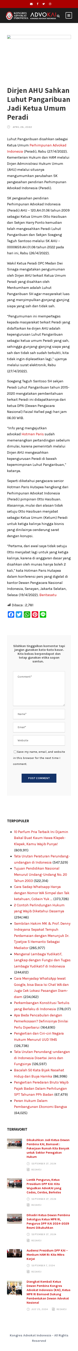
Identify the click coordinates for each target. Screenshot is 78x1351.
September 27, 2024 (43, 1163)
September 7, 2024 (43, 1265)
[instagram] (50, 3)
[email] (31, 3)
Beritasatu (48, 595)
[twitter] (43, 3)
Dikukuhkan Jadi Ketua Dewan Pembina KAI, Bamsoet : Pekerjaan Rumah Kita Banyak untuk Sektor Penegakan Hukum (48, 1148)
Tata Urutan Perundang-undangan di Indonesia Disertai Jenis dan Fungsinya (42, 1058)
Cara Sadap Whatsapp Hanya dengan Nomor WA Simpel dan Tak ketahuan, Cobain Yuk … (41, 893)
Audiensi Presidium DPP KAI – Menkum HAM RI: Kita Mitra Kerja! (47, 1255)
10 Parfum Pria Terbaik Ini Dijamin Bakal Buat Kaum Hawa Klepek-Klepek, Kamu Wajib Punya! (41, 838)
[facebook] (37, 3)
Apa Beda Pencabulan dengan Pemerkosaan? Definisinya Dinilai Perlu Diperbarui (41, 1021)
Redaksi (36, 1169)
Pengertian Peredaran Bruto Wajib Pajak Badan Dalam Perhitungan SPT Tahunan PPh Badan (41, 1088)
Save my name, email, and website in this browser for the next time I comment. (39, 758)
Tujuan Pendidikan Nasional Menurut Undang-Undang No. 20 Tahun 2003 (40, 874)
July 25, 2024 (39, 1309)
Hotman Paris (33, 434)
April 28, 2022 (22, 127)
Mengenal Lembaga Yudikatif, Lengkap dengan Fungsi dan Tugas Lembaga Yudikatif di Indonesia (42, 960)
